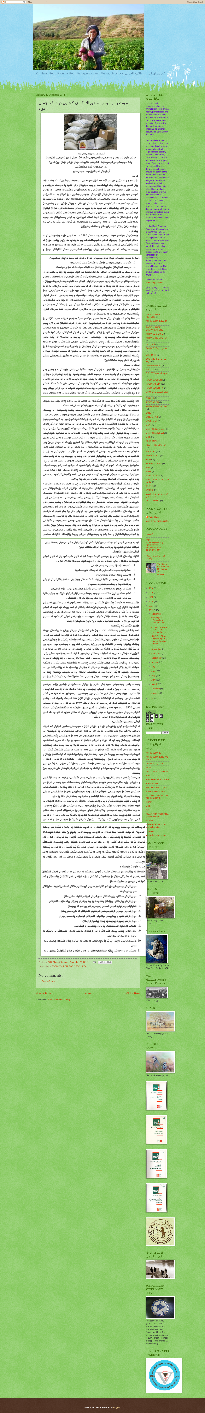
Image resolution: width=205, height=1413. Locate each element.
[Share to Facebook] (107, 962)
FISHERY (150, 369)
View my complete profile (157, 521)
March (154, 684)
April (153, 680)
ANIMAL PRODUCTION (157, 338)
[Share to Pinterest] (110, 962)
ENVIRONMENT (153, 365)
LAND (148, 413)
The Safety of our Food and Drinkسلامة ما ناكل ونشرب (163, 569)
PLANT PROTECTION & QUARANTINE (157, 815)
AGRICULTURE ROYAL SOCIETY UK (157, 758)
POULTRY (150, 451)
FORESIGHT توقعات (155, 792)
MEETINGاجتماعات (155, 433)
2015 (151, 597)
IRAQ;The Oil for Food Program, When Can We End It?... (159, 640)
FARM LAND (152, 783)
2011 (151, 699)
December (156, 614)
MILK (148, 437)
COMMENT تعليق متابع (156, 348)
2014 (151, 601)
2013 (151, 606)
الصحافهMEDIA (153, 501)
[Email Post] (94, 962)
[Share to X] (105, 962)
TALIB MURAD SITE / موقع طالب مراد (156, 825)
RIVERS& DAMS (154, 463)
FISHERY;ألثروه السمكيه (157, 373)
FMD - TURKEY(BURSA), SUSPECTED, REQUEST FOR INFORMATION (154, 545)
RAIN (148, 459)
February (155, 689)
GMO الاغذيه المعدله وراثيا (157, 392)
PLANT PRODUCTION (156, 445)
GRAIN (149, 802)
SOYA (148, 472)
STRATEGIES (152, 476)
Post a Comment (49, 981)
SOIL (148, 468)
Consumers (151, 355)
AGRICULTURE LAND (156, 321)
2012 (151, 610)
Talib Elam (154, 517)
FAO (148, 775)
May (153, 675)
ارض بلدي (150, 831)
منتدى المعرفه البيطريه (156, 835)
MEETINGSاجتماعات (155, 429)
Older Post (133, 993)
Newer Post (43, 993)
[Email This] (99, 962)
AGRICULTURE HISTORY (153, 315)
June (153, 671)
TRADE (149, 486)
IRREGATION (152, 402)
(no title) (149, 534)
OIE (147, 810)
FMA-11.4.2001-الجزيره (156, 787)
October (155, 653)
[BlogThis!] (102, 962)
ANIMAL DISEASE (154, 334)
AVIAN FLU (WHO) (154, 763)
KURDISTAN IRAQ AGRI (157, 406)
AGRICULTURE (153, 753)
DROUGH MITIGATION (157, 771)
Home (88, 993)
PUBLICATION (153, 455)
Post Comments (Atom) (59, 1000)
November (156, 649)
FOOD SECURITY (77, 966)
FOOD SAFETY (153, 384)
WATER (149, 490)
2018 (151, 588)
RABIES (149, 821)
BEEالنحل (150, 344)
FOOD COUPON (60, 966)
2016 (151, 593)
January (155, 693)
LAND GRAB (152, 417)
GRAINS (150, 398)
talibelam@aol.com (154, 283)
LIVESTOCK (151, 421)
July (153, 667)
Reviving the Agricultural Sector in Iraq (158, 620)
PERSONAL (151, 441)
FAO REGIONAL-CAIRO (157, 779)
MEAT (148, 425)
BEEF (148, 767)
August (154, 662)
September (156, 658)
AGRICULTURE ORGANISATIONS (154, 328)
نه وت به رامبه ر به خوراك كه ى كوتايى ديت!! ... (159, 629)
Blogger (116, 1407)
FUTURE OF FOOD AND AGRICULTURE (157, 797)
